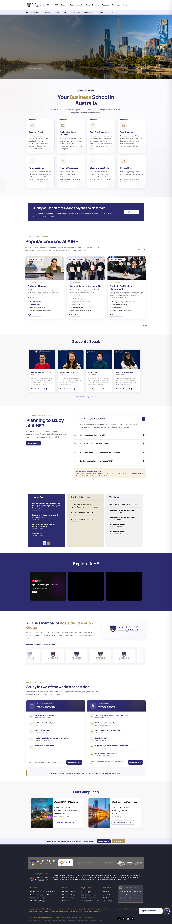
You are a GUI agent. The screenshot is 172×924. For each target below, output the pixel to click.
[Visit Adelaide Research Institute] (57, 656)
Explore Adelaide (134, 762)
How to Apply (96, 424)
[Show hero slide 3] (40, 68)
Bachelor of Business (38, 898)
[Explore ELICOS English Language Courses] (80, 656)
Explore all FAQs (136, 473)
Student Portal (60, 12)
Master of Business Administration (42, 892)
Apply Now (140, 5)
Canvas (47, 12)
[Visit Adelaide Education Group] (124, 629)
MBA (56, 5)
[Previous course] (139, 249)
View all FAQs (32, 443)
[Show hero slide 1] (30, 68)
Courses (64, 5)
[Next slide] (141, 68)
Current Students (92, 5)
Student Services (32, 12)
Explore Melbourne (73, 762)
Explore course (33, 315)
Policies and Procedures (90, 901)
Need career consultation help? (148, 911)
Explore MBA (73, 315)
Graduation (66, 901)
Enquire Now (102, 841)
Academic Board (109, 898)
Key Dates (88, 12)
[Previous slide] (137, 68)
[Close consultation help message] (160, 911)
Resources (116, 5)
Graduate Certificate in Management (43, 895)
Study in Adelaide (68, 895)
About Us (105, 5)
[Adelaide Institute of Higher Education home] (35, 5)
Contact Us (112, 12)
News (125, 5)
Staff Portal (75, 12)
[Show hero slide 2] (35, 68)
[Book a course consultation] (167, 911)
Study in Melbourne (69, 898)
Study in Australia (68, 892)
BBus (49, 5)
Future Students (76, 5)
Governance (107, 901)
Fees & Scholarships (88, 895)
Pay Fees (100, 12)
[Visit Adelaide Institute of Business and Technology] (33, 656)
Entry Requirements (88, 898)
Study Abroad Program (38, 901)
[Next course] (144, 249)
